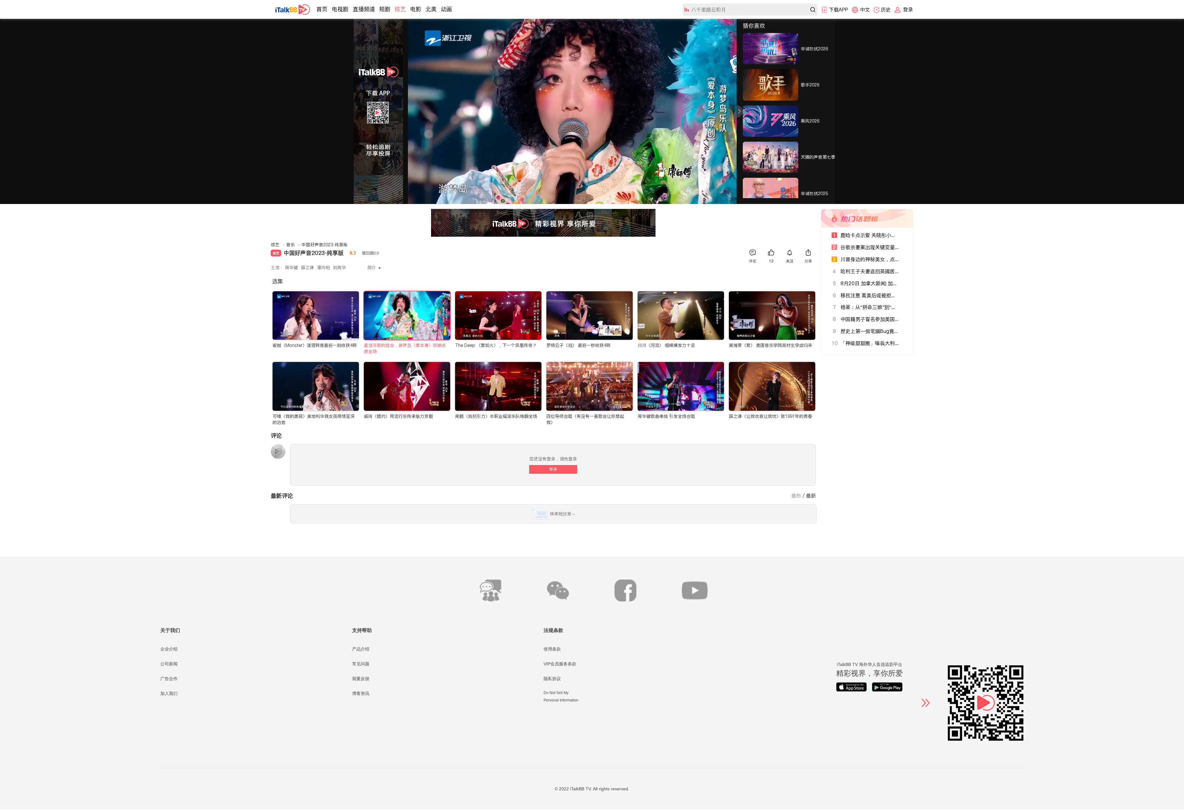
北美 (431, 9)
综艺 (400, 9)
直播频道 (364, 9)
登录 (553, 469)
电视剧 (340, 9)
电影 (415, 9)
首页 (321, 9)
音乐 (293, 245)
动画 (446, 9)
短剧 (384, 9)
